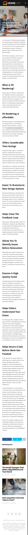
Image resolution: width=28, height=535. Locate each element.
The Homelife (10, 30)
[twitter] (12, 513)
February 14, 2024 (18, 30)
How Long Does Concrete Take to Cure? (13, 499)
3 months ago (13, 503)
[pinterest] (15, 513)
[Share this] (7, 439)
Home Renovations (12, 32)
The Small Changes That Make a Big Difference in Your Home (13, 469)
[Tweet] (17, 439)
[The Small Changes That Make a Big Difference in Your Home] (14, 456)
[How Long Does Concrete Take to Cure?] (14, 487)
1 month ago (12, 474)
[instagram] (19, 513)
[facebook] (8, 513)
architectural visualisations (14, 128)
